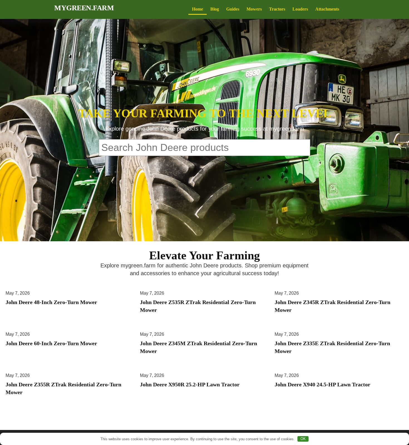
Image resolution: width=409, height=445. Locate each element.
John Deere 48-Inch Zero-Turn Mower (51, 302)
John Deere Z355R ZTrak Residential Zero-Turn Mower (63, 388)
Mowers (254, 9)
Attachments (327, 9)
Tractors (277, 9)
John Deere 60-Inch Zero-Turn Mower (51, 343)
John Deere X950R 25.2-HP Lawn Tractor (190, 384)
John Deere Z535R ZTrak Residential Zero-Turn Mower (198, 306)
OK (303, 439)
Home (197, 9)
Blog (214, 9)
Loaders (300, 9)
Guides (232, 9)
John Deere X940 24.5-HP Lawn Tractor (322, 384)
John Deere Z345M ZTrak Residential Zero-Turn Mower (198, 347)
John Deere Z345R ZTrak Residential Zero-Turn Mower (332, 306)
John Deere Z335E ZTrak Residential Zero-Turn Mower (332, 347)
